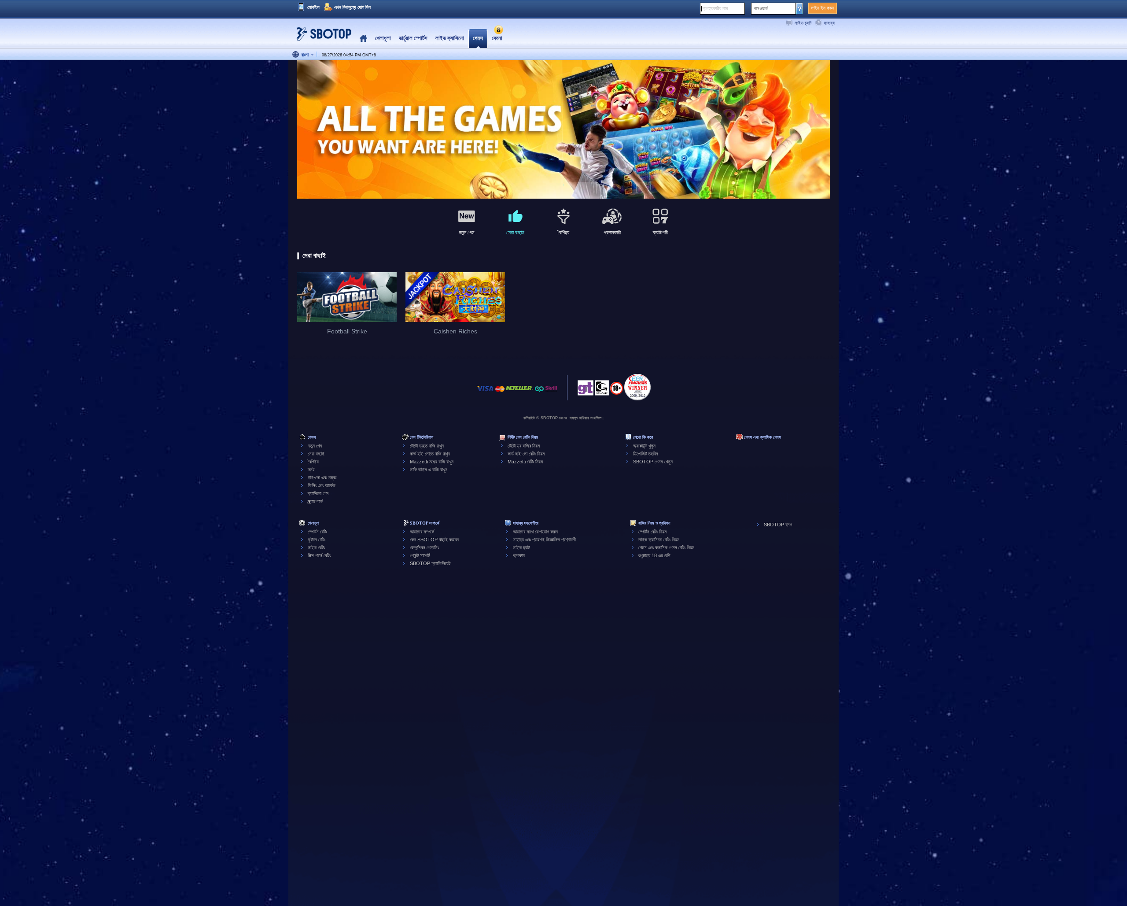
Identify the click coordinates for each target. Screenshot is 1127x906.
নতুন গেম (315, 445)
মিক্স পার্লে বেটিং (319, 555)
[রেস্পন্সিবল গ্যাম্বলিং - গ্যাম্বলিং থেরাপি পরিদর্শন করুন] (585, 390)
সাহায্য (829, 23)
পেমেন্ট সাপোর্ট (420, 555)
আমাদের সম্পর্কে (422, 531)
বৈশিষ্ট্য (313, 461)
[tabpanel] (563, 130)
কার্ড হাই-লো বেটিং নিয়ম (526, 453)
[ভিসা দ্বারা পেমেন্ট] (485, 393)
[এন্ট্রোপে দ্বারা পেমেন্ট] (539, 393)
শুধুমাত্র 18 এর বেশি (654, 555)
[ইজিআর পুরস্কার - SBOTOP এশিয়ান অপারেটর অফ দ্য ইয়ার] (637, 387)
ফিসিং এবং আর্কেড (321, 485)
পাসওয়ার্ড (761, 8)
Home (363, 38)
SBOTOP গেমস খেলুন (653, 461)
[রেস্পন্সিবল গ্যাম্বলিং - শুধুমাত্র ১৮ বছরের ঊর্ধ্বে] (616, 391)
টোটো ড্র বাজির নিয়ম (524, 445)
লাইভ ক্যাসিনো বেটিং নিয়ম (658, 539)
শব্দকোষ (519, 555)
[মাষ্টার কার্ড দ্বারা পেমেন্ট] (500, 393)
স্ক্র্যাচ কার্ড (315, 501)
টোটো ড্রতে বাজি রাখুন (427, 445)
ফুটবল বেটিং (316, 539)
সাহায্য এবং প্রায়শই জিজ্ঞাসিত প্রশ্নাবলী (544, 539)
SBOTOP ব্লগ (778, 524)
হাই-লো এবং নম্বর (322, 477)
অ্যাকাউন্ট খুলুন (644, 445)
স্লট (311, 469)
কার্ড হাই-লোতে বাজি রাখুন (430, 453)
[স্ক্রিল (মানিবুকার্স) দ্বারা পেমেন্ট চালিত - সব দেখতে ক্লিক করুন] (551, 393)
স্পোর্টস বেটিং (317, 531)
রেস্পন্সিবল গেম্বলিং (424, 547)
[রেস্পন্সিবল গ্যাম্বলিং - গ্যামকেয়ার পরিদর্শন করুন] (602, 390)
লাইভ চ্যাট (803, 23)
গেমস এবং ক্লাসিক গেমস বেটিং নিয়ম (666, 547)
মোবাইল (313, 7)
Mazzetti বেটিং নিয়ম (525, 461)
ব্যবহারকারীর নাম (715, 8)
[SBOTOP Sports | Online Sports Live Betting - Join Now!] (321, 37)
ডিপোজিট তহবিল (645, 453)
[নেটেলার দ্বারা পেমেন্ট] (519, 393)
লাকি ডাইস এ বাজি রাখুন (428, 469)
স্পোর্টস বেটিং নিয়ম (652, 531)
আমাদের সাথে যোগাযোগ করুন (535, 531)
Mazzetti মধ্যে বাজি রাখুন (431, 461)
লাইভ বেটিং (316, 547)
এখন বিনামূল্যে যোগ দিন (352, 7)
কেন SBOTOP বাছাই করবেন (434, 539)
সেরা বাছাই (316, 453)
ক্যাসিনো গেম (318, 493)
